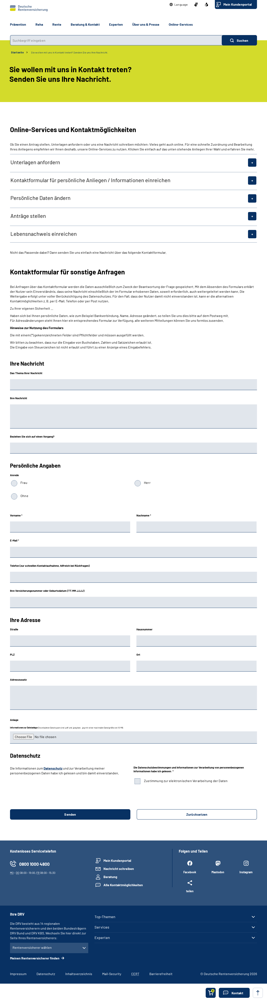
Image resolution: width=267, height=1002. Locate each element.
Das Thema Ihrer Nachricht (26, 373)
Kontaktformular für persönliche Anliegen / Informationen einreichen (90, 180)
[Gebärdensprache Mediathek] (196, 4)
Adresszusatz (18, 679)
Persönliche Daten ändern (40, 198)
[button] (179, 4)
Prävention (18, 24)
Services (101, 927)
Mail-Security (111, 974)
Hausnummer (144, 629)
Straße (14, 629)
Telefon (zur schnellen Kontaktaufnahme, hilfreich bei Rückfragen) (50, 565)
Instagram (246, 872)
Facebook (189, 872)
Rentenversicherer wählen (32, 947)
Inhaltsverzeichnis (78, 974)
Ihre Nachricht (18, 398)
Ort (138, 654)
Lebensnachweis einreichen (43, 233)
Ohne (24, 496)
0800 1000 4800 (34, 864)
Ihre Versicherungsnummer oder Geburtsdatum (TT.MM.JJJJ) (47, 590)
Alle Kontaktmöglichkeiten (123, 885)
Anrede (14, 475)
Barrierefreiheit (161, 974)
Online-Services (181, 24)
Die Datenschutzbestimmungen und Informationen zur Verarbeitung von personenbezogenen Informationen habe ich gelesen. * (189, 769)
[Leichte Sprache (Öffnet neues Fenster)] (206, 4)
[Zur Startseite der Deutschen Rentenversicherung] (29, 8)
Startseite (17, 52)
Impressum (18, 974)
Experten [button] (116, 24)
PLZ (12, 654)
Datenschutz (53, 768)
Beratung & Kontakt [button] (85, 24)
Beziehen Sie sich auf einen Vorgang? (32, 436)
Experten (102, 937)
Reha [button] (39, 24)
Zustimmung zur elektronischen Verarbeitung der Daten (186, 781)
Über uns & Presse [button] (145, 24)
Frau (23, 483)
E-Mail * (14, 540)
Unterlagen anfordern (35, 162)
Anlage (14, 720)
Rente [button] (56, 24)
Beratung (110, 877)
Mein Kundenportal (237, 4)
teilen (190, 891)
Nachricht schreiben (118, 869)
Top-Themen (104, 917)
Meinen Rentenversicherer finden (35, 958)
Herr (147, 483)
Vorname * (16, 515)
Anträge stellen (28, 215)
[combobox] (116, 40)
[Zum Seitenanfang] (258, 993)
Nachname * (143, 515)
